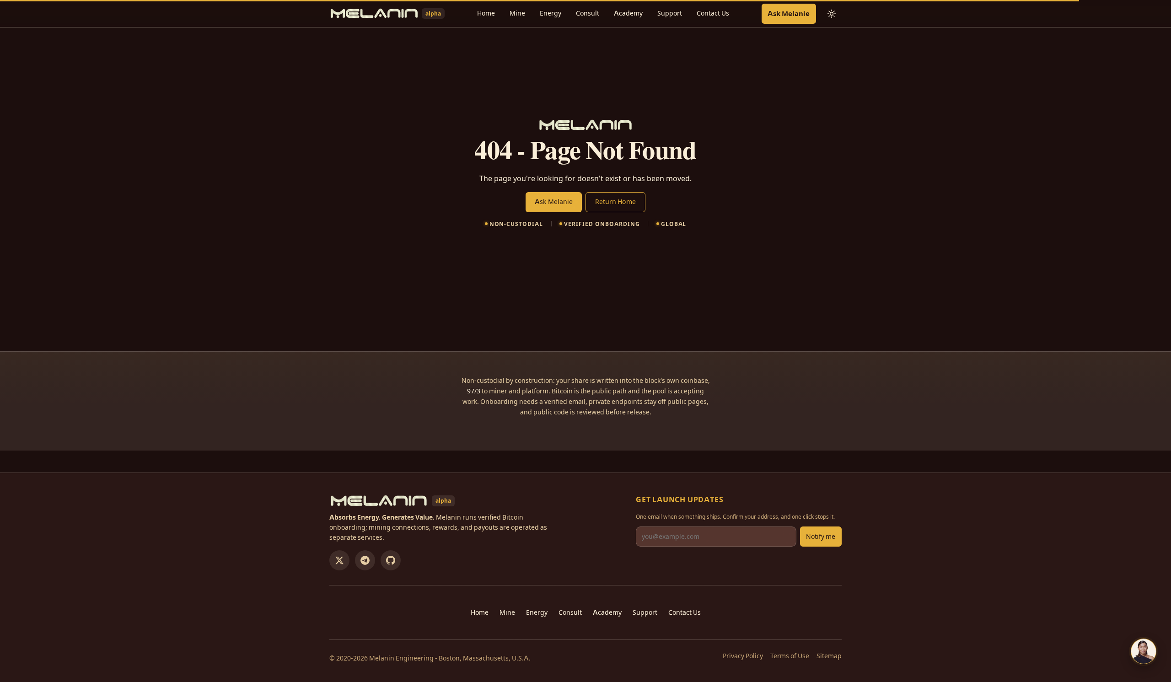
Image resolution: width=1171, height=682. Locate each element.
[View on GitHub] (391, 560)
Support (669, 13)
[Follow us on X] (339, 560)
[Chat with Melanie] (1143, 651)
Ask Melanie (789, 13)
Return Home (615, 202)
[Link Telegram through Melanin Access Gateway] (365, 560)
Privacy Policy (743, 656)
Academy (628, 13)
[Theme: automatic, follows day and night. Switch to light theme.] (832, 14)
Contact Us (713, 13)
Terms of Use (789, 656)
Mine (517, 13)
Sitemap (829, 656)
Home (486, 13)
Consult (587, 13)
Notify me (820, 536)
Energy (550, 13)
